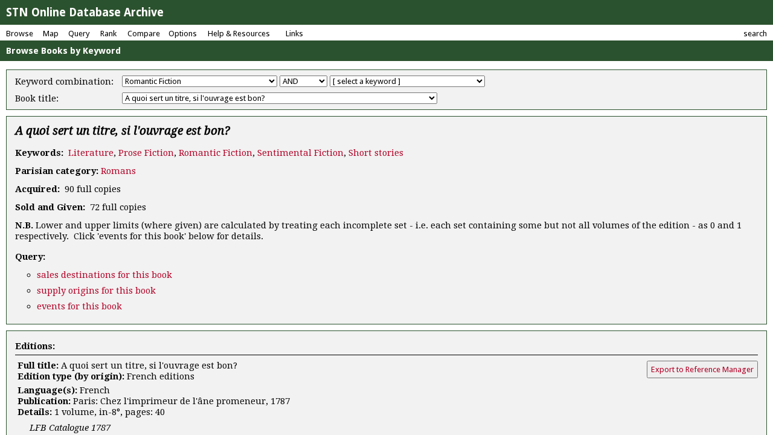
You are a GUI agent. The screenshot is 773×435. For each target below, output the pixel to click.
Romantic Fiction (215, 152)
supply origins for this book (96, 290)
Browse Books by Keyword (63, 50)
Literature (91, 152)
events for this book (79, 306)
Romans (118, 171)
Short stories (375, 152)
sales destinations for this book (104, 274)
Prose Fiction (146, 152)
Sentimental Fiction (300, 152)
